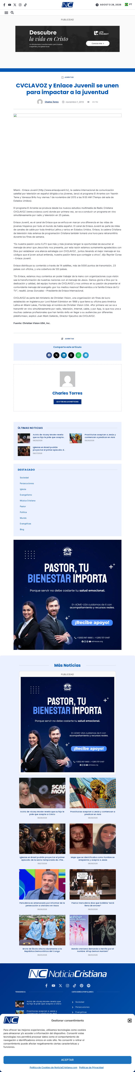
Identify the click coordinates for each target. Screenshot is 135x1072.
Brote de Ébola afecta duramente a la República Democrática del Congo (42, 950)
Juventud (69, 77)
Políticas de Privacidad (91, 1067)
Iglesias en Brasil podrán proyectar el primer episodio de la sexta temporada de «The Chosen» (49, 451)
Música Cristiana (27, 500)
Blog (22, 529)
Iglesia (23, 489)
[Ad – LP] (67, 51)
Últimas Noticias (30, 428)
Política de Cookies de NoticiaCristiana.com (53, 1067)
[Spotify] (88, 985)
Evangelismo (26, 495)
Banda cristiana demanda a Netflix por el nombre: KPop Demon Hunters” (93, 950)
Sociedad (24, 477)
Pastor (23, 506)
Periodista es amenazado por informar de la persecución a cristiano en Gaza (42, 904)
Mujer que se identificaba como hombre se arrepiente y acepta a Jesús (93, 858)
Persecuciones (27, 483)
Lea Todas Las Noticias (67, 402)
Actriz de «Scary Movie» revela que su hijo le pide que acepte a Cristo (48, 437)
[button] (129, 1020)
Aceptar (67, 1059)
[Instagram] (20, 4)
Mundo (23, 518)
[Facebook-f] (4, 4)
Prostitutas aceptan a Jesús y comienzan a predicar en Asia (100, 436)
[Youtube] (9, 4)
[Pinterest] (81, 985)
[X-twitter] (14, 4)
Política (23, 512)
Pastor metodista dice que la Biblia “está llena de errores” (93, 904)
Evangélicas (25, 523)
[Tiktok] (25, 4)
